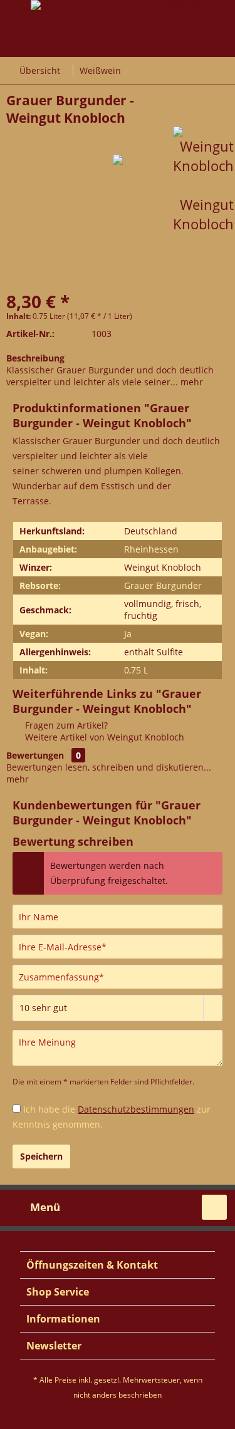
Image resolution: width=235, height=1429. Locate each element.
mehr (190, 382)
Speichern (41, 1156)
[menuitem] (33, 1207)
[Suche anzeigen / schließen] (214, 1207)
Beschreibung (35, 358)
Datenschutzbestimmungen (136, 1109)
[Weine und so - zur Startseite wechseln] (118, 62)
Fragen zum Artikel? (65, 725)
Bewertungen (35, 755)
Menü (45, 1207)
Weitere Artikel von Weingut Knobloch (103, 737)
